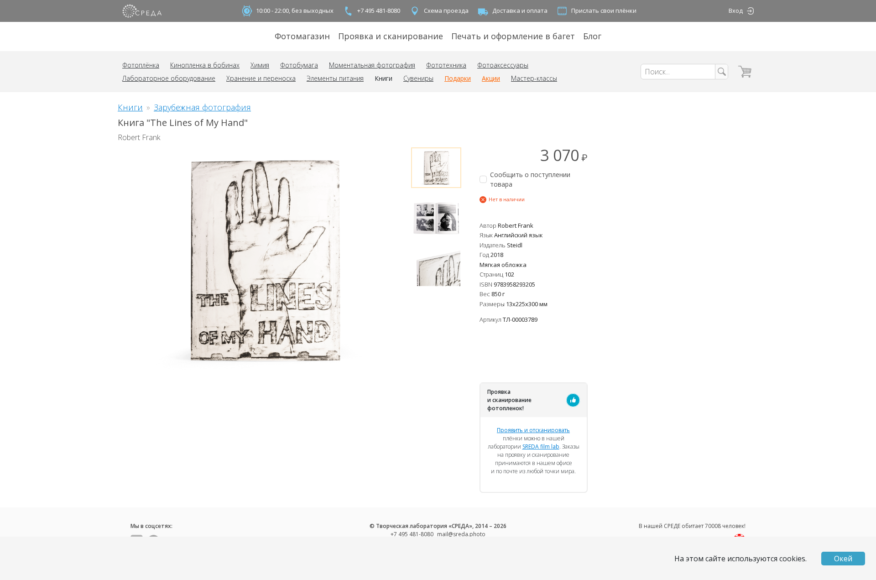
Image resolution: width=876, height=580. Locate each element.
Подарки (457, 78)
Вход (736, 10)
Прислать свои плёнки (603, 10)
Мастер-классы (534, 78)
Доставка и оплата (520, 10)
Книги (383, 78)
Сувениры (418, 78)
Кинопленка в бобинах (205, 65)
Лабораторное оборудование (168, 78)
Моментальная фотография (372, 65)
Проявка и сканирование (390, 36)
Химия (259, 65)
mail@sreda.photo (461, 534)
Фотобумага (299, 65)
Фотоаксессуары (502, 65)
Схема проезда (446, 10)
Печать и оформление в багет (513, 36)
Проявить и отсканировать (533, 430)
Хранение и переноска (261, 78)
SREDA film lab (540, 446)
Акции (491, 78)
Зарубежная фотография (202, 107)
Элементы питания (335, 78)
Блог (592, 36)
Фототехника (446, 65)
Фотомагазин (302, 36)
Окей (843, 559)
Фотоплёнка (140, 65)
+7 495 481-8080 (378, 10)
